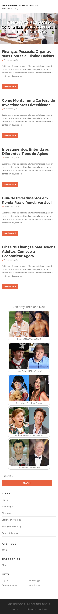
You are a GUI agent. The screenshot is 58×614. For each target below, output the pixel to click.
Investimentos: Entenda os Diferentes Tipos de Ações (25, 151)
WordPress (34, 585)
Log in (5, 500)
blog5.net (28, 603)
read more (9, 86)
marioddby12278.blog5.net (21, 5)
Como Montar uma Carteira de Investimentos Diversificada (28, 102)
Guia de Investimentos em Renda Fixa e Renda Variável (26, 200)
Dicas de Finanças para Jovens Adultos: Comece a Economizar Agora (28, 251)
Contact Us (14, 609)
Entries (34, 580)
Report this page (10, 533)
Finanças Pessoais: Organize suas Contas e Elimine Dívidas (28, 54)
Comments (9, 585)
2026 (4, 550)
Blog (4, 565)
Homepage (7, 506)
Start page (7, 513)
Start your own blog (11, 519)
